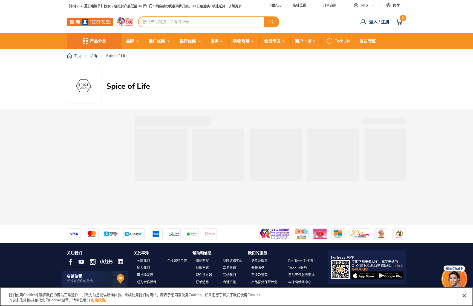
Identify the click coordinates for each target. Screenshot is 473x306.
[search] (271, 21)
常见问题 (229, 268)
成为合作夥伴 (147, 282)
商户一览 (303, 41)
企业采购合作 (177, 261)
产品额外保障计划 (264, 282)
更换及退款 (259, 275)
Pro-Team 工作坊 (300, 261)
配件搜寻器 (204, 275)
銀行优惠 (188, 41)
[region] (236, 296)
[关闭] (464, 296)
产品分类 (98, 41)
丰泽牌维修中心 (299, 282)
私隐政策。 (100, 300)
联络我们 (229, 275)
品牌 (130, 41)
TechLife (342, 41)
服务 (214, 41)
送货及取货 (259, 261)
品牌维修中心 (233, 261)
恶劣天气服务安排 (301, 275)
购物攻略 (241, 41)
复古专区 (368, 41)
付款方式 (202, 268)
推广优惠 (157, 41)
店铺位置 (299, 6)
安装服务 (257, 268)
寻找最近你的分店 (80, 281)
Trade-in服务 (297, 268)
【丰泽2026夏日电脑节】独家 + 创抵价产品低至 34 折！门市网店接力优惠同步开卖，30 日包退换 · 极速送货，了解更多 (154, 6)
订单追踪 (329, 5)
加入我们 (143, 268)
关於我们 (143, 261)
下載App (275, 5)
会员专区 (272, 41)
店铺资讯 (229, 282)
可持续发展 (145, 275)
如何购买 (202, 261)
